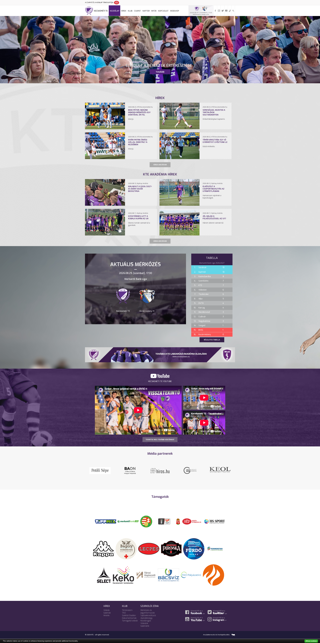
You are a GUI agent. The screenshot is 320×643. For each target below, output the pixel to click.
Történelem (127, 610)
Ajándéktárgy (146, 618)
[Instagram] (219, 10)
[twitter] (223, 10)
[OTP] (128, 521)
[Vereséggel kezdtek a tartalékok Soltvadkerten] (180, 128)
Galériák (107, 612)
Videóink (144, 623)
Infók (153, 11)
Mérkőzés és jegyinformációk (147, 611)
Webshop (174, 11)
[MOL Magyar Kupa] (164, 521)
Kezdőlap (114, 11)
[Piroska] (171, 548)
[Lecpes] (148, 548)
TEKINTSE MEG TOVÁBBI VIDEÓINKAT (160, 440)
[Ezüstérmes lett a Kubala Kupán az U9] (105, 234)
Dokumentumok (129, 618)
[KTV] (190, 472)
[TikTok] (230, 10)
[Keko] (123, 574)
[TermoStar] (216, 548)
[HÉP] (191, 521)
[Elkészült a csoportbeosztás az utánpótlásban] (180, 205)
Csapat (137, 11)
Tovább (160, 71)
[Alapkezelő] (146, 574)
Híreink (107, 615)
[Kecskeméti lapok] (220, 468)
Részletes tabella (212, 340)
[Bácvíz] (168, 574)
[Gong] (100, 470)
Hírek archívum (160, 165)
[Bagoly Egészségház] (126, 548)
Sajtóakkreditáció (148, 615)
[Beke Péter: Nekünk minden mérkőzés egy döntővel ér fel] (105, 128)
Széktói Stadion (129, 615)
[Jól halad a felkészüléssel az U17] (180, 234)
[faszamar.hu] (232, 634)
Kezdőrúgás (145, 620)
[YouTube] (226, 10)
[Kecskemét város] (178, 521)
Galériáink (144, 626)
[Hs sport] (214, 521)
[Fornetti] (213, 574)
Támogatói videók (130, 620)
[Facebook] (215, 10)
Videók (107, 610)
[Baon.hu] (160, 470)
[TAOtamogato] (191, 574)
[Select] (104, 574)
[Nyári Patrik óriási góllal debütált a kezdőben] (105, 158)
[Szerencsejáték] (105, 521)
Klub (130, 11)
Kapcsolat (163, 11)
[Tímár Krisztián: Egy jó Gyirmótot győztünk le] (180, 158)
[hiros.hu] (130, 470)
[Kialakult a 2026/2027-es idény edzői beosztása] (105, 205)
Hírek (123, 11)
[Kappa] (103, 548)
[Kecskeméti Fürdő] (193, 548)
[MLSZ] (146, 521)
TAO (124, 612)
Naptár (146, 11)
